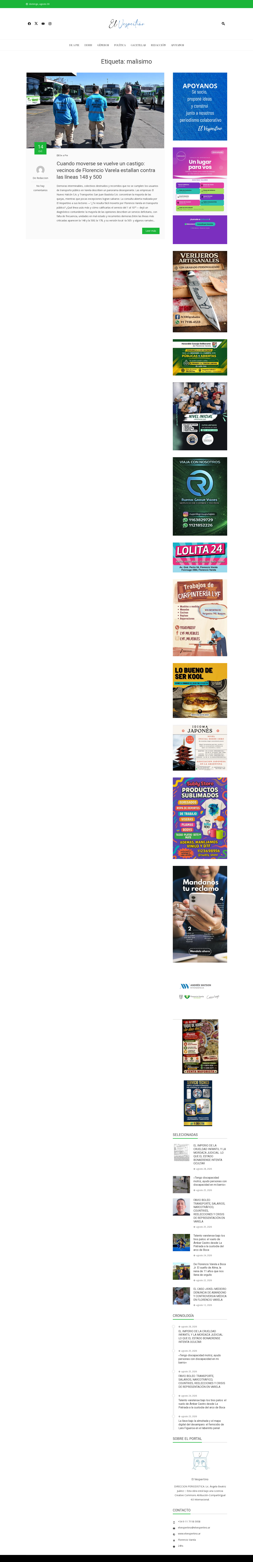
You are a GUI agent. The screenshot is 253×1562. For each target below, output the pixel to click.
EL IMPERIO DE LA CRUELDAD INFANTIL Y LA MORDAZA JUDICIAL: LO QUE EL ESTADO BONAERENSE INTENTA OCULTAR (209, 1154)
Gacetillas (138, 45)
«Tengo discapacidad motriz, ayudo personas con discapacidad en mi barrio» (210, 1181)
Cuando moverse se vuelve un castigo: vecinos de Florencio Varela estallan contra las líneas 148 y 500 (106, 170)
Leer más (151, 230)
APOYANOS (177, 45)
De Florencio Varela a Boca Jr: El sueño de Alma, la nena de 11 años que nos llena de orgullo (209, 1269)
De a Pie (74, 45)
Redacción (158, 45)
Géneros (103, 45)
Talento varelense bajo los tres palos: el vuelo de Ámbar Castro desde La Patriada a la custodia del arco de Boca (209, 1243)
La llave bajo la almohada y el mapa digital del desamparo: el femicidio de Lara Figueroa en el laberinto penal (201, 1424)
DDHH (88, 45)
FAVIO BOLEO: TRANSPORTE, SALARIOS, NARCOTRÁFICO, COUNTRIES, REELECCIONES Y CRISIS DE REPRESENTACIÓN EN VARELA (201, 1381)
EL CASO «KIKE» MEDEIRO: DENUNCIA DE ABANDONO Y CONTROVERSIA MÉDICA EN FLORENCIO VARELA (210, 1294)
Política (120, 45)
